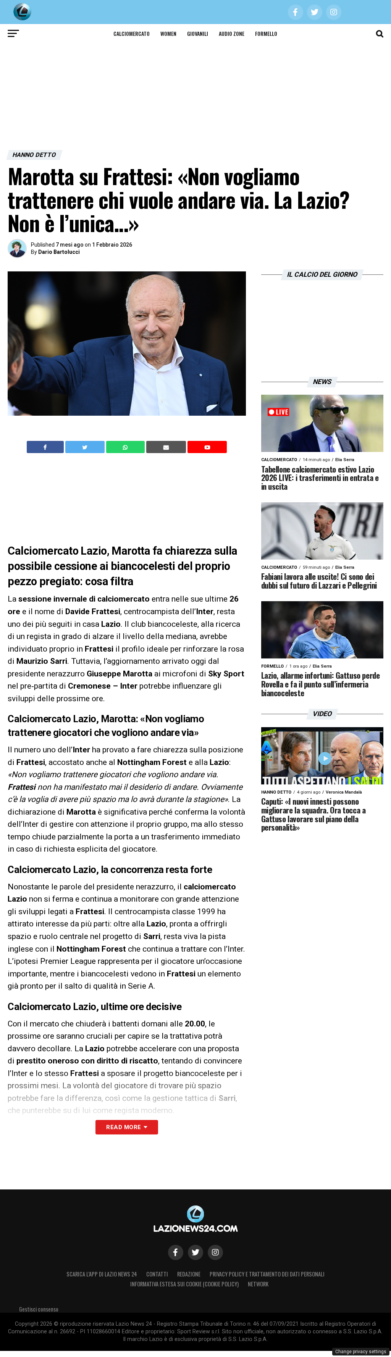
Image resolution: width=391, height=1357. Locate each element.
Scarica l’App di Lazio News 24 (101, 1274)
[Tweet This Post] (85, 447)
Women (168, 33)
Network (258, 1284)
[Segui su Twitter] (195, 1252)
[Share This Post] (126, 447)
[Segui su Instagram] (215, 1252)
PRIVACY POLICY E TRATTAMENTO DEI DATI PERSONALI (267, 1274)
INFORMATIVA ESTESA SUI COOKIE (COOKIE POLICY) (184, 1284)
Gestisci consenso (38, 1309)
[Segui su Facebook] (175, 1252)
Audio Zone (231, 33)
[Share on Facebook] (46, 447)
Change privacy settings (360, 1351)
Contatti (157, 1274)
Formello (266, 33)
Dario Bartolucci (59, 252)
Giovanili (197, 33)
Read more (123, 1127)
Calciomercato (131, 33)
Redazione (188, 1274)
